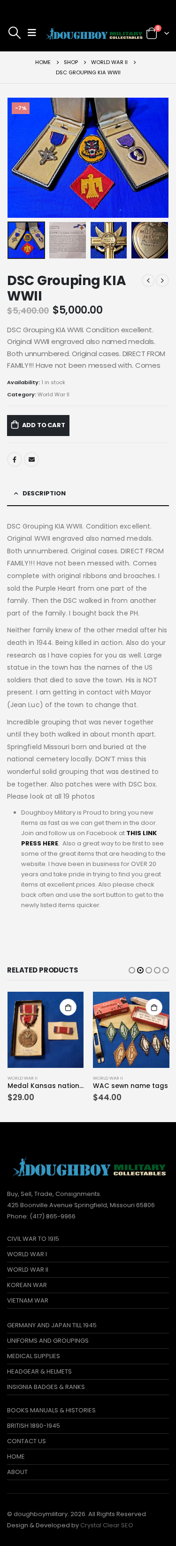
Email (31, 459)
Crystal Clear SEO (106, 1525)
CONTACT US (26, 1441)
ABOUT (17, 1471)
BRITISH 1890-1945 (33, 1425)
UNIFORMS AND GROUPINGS (48, 1340)
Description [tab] (44, 493)
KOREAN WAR (27, 1285)
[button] (132, 970)
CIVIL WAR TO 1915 (33, 1238)
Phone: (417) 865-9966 (41, 1216)
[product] (46, 1030)
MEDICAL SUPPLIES (33, 1356)
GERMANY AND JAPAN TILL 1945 (52, 1325)
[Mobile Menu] (32, 33)
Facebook (14, 459)
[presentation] (19, 158)
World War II (53, 394)
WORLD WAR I (27, 1254)
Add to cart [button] (68, 1007)
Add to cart (43, 425)
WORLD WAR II (27, 1269)
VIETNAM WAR (27, 1300)
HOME (16, 1456)
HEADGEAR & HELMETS (39, 1371)
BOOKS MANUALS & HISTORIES (51, 1410)
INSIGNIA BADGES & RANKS (46, 1386)
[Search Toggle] (14, 33)
